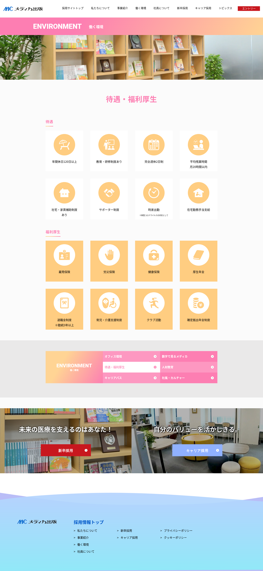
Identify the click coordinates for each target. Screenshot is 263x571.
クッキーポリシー (175, 537)
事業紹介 (122, 8)
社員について (162, 8)
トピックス (225, 8)
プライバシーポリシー (178, 530)
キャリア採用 (203, 8)
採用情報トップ (89, 522)
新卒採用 (182, 8)
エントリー (249, 8)
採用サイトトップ (73, 8)
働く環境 (140, 8)
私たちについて (100, 8)
